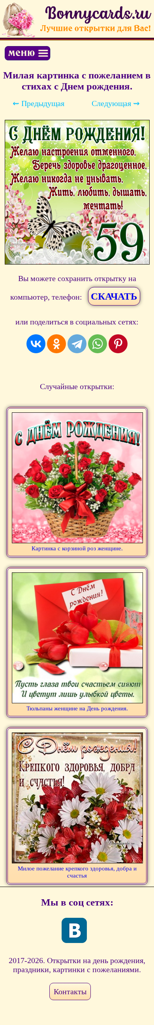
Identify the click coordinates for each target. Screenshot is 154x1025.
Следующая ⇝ (116, 103)
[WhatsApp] (97, 343)
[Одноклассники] (56, 343)
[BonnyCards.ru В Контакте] (74, 930)
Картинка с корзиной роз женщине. (77, 548)
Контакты (70, 991)
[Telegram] (77, 343)
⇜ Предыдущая (38, 103)
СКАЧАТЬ (114, 296)
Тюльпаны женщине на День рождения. (77, 708)
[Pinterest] (118, 343)
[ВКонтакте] (35, 343)
